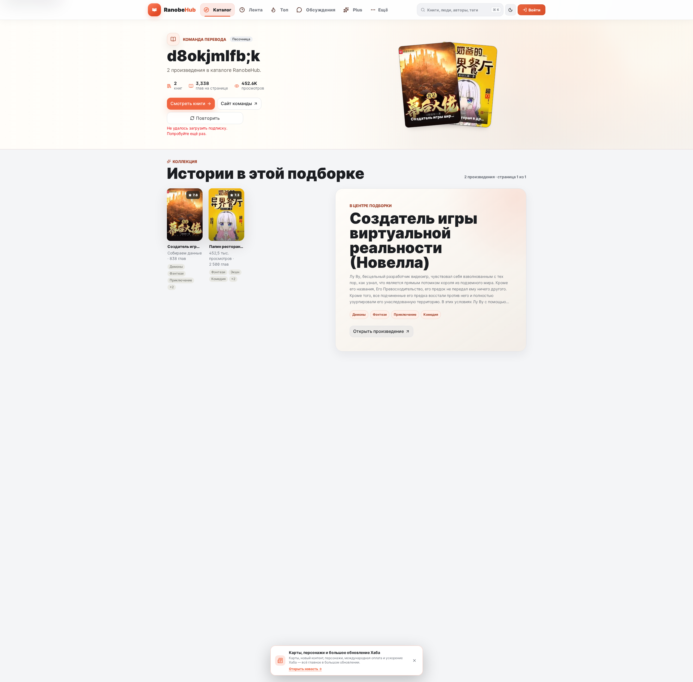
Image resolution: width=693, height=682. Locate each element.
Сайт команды (236, 103)
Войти (535, 10)
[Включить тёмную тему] (510, 10)
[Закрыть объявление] (414, 660)
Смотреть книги (187, 103)
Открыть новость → (305, 669)
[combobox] (458, 10)
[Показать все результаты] (423, 9)
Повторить (208, 118)
